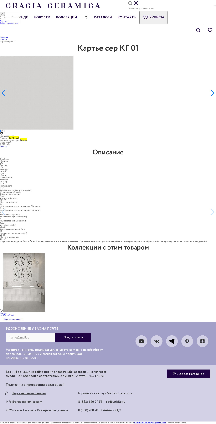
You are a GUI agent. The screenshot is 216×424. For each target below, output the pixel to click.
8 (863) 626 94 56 (90, 401)
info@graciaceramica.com (24, 401)
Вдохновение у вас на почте (32, 328)
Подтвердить (4, 21)
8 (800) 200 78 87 (90, 410)
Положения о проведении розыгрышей (35, 384)
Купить (3, 146)
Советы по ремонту (13, 318)
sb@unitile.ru (115, 401)
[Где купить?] (215, 5)
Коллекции (66, 17)
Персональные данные (29, 393)
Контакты (127, 17)
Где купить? (153, 17)
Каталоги (103, 17)
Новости (42, 17)
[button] (3, 93)
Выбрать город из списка (9, 23)
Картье (23, 139)
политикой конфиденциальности (150, 422)
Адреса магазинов (190, 374)
